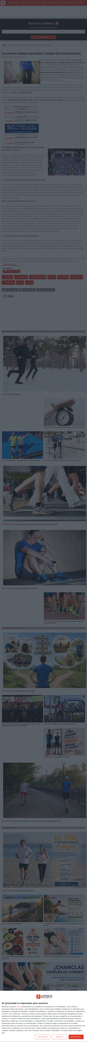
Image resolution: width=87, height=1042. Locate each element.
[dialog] (43, 1016)
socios (19, 1006)
